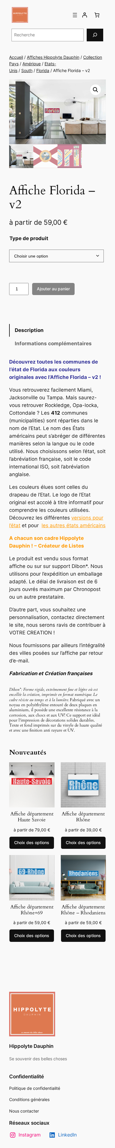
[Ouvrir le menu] (74, 15)
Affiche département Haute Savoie (31, 817)
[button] (95, 89)
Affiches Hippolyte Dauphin (53, 57)
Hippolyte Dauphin (31, 1046)
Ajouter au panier (53, 288)
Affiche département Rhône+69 (31, 910)
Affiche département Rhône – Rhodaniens (83, 910)
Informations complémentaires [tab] (53, 343)
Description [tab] (29, 330)
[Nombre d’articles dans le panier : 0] (97, 15)
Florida (42, 70)
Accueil (16, 57)
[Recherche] (95, 35)
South (26, 70)
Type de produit (28, 238)
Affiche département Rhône (83, 817)
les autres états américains (74, 525)
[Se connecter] (84, 15)
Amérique (31, 63)
